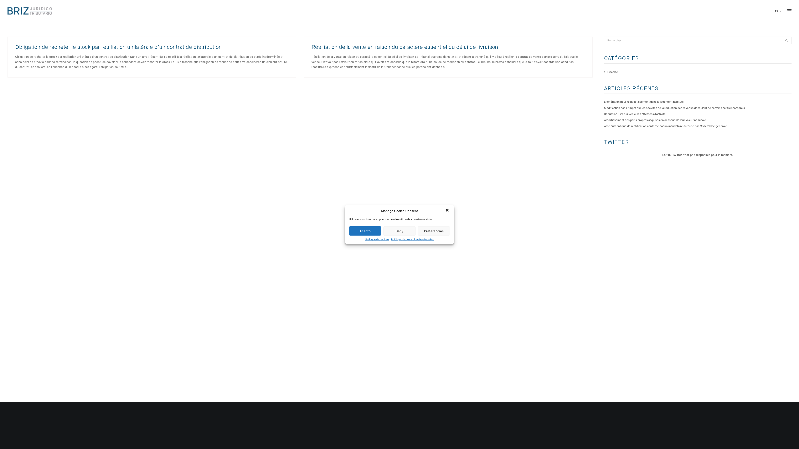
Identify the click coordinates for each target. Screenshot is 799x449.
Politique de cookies (377, 239)
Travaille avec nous (42, 428)
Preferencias (434, 231)
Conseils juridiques (166, 417)
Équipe (34, 417)
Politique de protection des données (412, 239)
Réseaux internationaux (45, 422)
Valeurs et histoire (42, 412)
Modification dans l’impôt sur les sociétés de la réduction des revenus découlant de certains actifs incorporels (674, 108)
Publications (38, 439)
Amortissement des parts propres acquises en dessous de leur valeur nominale (655, 120)
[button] (447, 210)
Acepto (365, 231)
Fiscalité (612, 72)
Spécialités (37, 433)
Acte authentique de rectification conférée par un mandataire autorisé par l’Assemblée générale (665, 126)
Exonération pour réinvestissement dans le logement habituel (644, 101)
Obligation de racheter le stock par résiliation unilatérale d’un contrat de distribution (118, 47)
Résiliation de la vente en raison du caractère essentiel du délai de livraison (404, 47)
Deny (399, 231)
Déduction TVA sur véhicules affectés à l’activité (635, 114)
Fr (776, 11)
